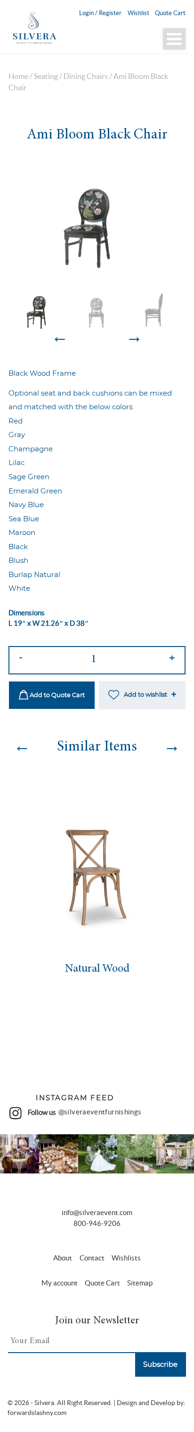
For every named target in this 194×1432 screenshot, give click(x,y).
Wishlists (126, 1258)
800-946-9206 (97, 1223)
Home (18, 76)
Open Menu (174, 39)
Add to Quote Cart (56, 695)
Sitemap (140, 1283)
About (62, 1258)
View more (19, 1153)
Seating (46, 76)
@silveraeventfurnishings (100, 1112)
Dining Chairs (86, 76)
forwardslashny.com (37, 1412)
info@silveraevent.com (97, 1212)
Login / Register (100, 13)
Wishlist (138, 13)
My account (59, 1283)
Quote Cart (170, 13)
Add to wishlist (145, 695)
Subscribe (160, 1364)
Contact (92, 1258)
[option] (97, 220)
